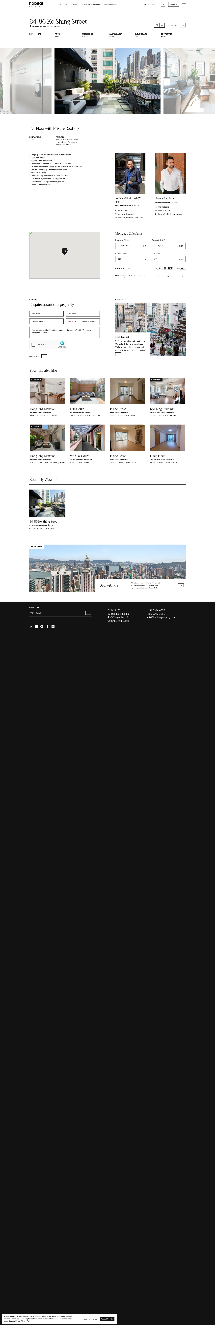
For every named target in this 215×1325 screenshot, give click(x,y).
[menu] (184, 4)
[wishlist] (163, 4)
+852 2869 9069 (156, 610)
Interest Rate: (121, 253)
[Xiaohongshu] (52, 627)
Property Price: (122, 240)
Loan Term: (157, 253)
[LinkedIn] (30, 627)
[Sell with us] (107, 568)
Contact (173, 4)
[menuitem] (30, 627)
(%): (158, 240)
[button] (72, 322)
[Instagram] (36, 627)
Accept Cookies (107, 1319)
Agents (75, 4)
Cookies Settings (90, 1319)
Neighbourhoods (110, 4)
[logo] (36, 4)
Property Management (91, 4)
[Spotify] (41, 627)
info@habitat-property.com (161, 617)
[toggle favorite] (162, 25)
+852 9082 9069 (156, 613)
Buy (59, 4)
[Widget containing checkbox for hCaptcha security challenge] (48, 344)
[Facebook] (47, 627)
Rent (67, 4)
